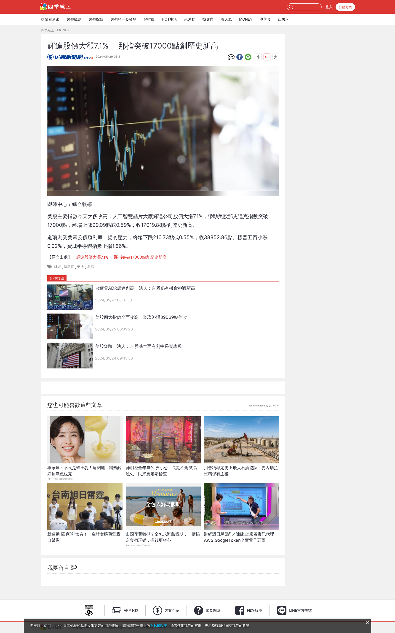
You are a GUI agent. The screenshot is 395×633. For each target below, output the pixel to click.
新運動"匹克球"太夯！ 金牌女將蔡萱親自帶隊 (83, 537)
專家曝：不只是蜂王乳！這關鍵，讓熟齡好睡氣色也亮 (84, 470)
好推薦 (149, 19)
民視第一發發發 (123, 19)
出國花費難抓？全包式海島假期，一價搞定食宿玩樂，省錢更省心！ (163, 537)
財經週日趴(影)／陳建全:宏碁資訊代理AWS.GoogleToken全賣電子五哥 (239, 537)
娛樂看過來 (50, 19)
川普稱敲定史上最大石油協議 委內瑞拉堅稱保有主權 (241, 470)
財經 (57, 266)
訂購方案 (345, 7)
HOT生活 (169, 19)
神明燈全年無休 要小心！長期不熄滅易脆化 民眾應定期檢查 (161, 470)
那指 (90, 266)
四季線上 (47, 30)
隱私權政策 (158, 625)
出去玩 (283, 19)
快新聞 (69, 266)
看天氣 (226, 19)
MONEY (246, 19)
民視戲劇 (74, 19)
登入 (329, 7)
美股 (80, 266)
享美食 (265, 19)
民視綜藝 (96, 19)
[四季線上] (55, 7)
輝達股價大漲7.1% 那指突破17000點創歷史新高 (121, 257)
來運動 (189, 19)
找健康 (208, 19)
